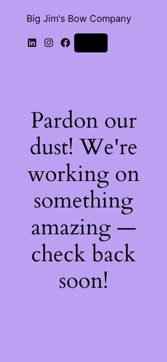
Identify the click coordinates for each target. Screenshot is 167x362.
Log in (91, 42)
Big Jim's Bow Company (78, 18)
